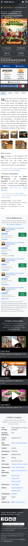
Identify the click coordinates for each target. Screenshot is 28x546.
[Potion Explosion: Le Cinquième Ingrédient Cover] (4, 134)
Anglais (22, 193)
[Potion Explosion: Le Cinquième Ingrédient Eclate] (23, 134)
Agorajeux (5, 284)
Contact (3, 512)
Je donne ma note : (5, 58)
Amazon (4, 239)
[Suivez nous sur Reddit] (10, 520)
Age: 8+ (7, 53)
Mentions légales (11, 512)
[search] (26, 2)
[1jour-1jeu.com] (11, 2)
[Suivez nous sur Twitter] (6, 520)
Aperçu (3, 93)
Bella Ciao (5, 299)
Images (10, 93)
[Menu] (1, 2)
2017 (2, 17)
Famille (21, 53)
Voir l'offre (22, 234)
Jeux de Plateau (8, 7)
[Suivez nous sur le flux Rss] (14, 520)
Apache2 (22, 539)
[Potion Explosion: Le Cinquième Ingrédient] (14, 32)
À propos (17, 514)
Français (17, 193)
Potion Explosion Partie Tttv (11, 407)
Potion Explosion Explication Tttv (13, 354)
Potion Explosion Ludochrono (11, 381)
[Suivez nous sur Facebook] (2, 520)
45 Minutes (21, 48)
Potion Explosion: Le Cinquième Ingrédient (12, 14)
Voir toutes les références (14, 224)
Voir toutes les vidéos (14, 329)
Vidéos (17, 93)
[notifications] (23, 2)
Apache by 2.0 (8, 541)
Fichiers (23, 93)
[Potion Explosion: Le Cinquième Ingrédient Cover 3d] (14, 134)
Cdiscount (5, 270)
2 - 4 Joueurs (7, 48)
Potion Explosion (16, 11)
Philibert (5, 254)
